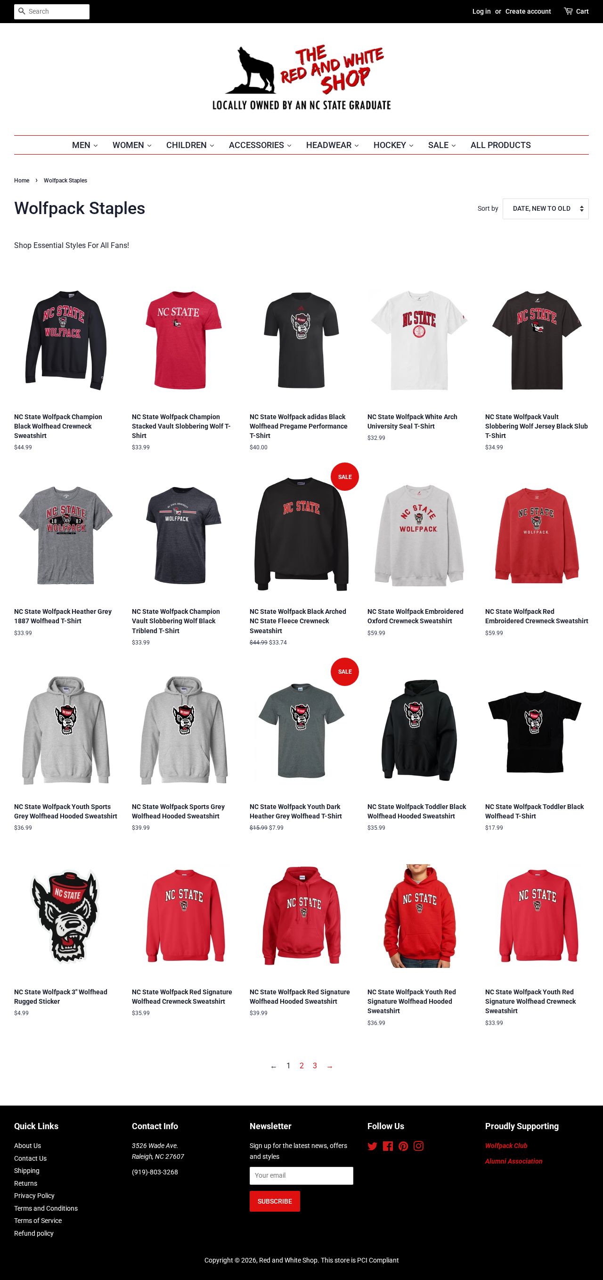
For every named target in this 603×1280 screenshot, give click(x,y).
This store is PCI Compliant (360, 1260)
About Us (27, 1145)
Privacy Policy (34, 1195)
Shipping (27, 1170)
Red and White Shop (288, 1260)
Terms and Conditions (46, 1208)
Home (21, 180)
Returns (25, 1183)
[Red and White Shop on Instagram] (418, 1148)
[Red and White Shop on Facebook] (388, 1148)
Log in (482, 11)
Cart (582, 11)
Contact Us (30, 1158)
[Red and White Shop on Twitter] (372, 1148)
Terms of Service (38, 1220)
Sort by (488, 209)
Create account (528, 11)
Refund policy (34, 1233)
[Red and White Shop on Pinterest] (403, 1148)
